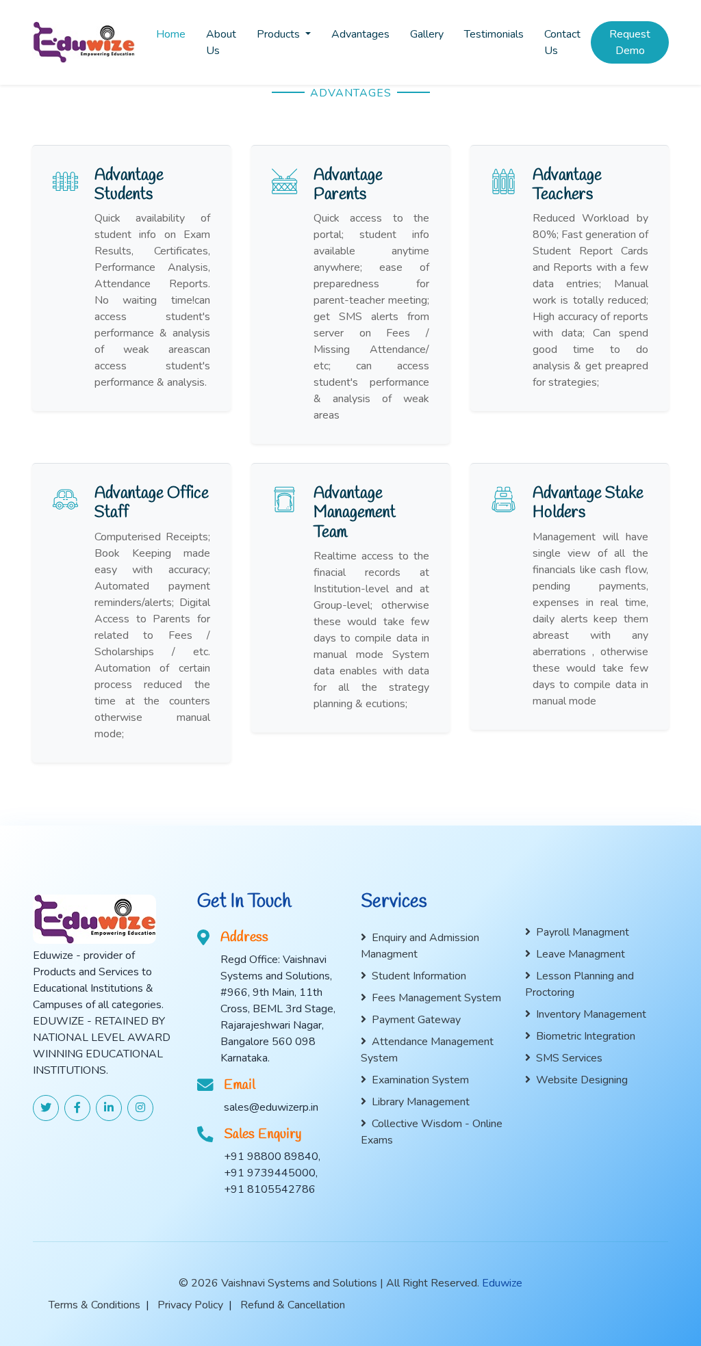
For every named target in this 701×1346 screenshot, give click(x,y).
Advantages (360, 34)
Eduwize (502, 1283)
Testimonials (494, 34)
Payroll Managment (582, 932)
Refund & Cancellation (292, 1304)
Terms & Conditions (94, 1304)
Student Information (419, 976)
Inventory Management (591, 1014)
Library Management (421, 1101)
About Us (221, 42)
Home (171, 34)
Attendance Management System (427, 1050)
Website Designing (582, 1079)
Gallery (427, 34)
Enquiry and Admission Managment (420, 946)
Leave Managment (580, 954)
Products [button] (280, 34)
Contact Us (562, 42)
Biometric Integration (585, 1036)
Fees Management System (436, 997)
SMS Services (569, 1058)
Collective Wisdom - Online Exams (431, 1132)
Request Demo (629, 42)
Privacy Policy (190, 1304)
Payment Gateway (416, 1019)
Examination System (420, 1079)
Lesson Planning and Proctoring (579, 984)
